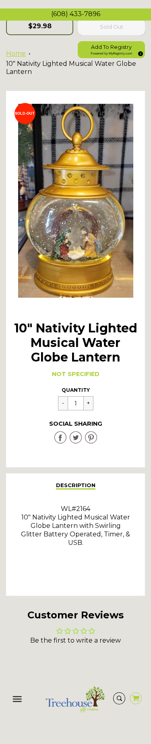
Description (75, 485)
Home (16, 53)
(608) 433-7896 (75, 14)
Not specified (75, 374)
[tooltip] (139, 52)
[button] (111, 49)
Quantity (76, 390)
